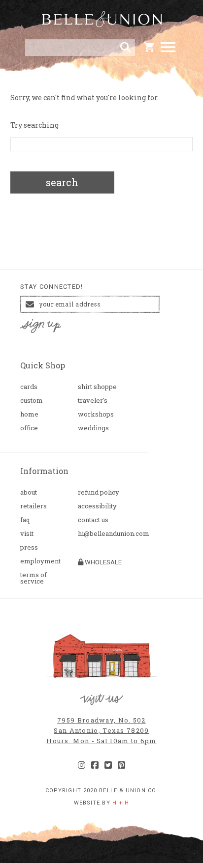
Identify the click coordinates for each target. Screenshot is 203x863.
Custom (31, 400)
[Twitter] (108, 765)
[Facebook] (95, 765)
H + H (121, 803)
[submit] (125, 48)
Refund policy (98, 492)
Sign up (41, 326)
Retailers (33, 506)
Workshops (96, 414)
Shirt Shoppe (97, 387)
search (62, 182)
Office (29, 428)
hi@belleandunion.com (103, 533)
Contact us (93, 520)
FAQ (25, 520)
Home (29, 414)
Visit (27, 533)
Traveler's (92, 400)
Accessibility (97, 506)
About (28, 492)
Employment (40, 561)
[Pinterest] (121, 765)
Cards (28, 387)
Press (29, 547)
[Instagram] (81, 765)
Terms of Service (33, 578)
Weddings (93, 428)
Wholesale (102, 562)
